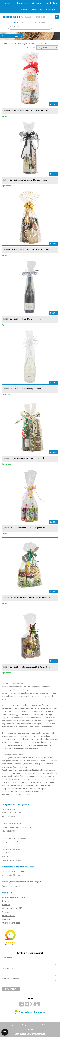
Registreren (23, 3)
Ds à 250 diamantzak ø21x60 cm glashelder (27, 458)
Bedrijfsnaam (8, 968)
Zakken (32, 43)
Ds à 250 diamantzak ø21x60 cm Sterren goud (30, 249)
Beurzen (6, 900)
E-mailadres (8, 957)
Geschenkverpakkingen (18, 43)
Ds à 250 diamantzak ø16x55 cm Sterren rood (30, 110)
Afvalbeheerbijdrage (12, 922)
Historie (6, 904)
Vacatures (7, 919)
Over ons (6, 911)
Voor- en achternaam (10, 978)
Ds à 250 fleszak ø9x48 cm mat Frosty (25, 319)
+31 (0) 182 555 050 (8, 816)
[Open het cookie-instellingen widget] (4, 1032)
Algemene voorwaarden (13, 897)
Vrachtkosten (8, 915)
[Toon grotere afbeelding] (30, 78)
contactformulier (15, 791)
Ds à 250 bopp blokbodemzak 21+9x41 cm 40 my (30, 597)
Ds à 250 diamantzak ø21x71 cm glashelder (27, 528)
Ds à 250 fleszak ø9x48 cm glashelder (25, 388)
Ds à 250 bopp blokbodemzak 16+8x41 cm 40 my (30, 667)
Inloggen (37, 3)
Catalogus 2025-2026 (12, 908)
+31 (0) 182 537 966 (8, 831)
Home (5, 43)
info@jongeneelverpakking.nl (35, 791)
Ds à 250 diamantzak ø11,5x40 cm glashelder (28, 180)
